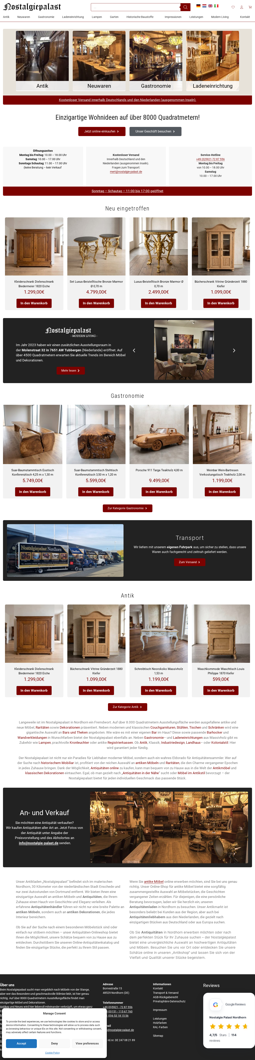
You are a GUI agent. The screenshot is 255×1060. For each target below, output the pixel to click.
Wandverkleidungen (32, 738)
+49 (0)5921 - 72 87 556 (117, 1007)
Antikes (4, 1006)
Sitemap (158, 1036)
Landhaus (193, 743)
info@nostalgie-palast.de (38, 843)
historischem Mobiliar (57, 763)
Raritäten (42, 727)
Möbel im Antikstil (191, 773)
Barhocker (214, 732)
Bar (154, 732)
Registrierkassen (120, 743)
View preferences (87, 1043)
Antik (143, 743)
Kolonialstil (219, 743)
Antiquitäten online (105, 768)
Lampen (45, 743)
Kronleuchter (79, 743)
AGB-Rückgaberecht (165, 997)
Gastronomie (154, 738)
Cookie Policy (52, 1052)
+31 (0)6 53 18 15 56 (115, 1015)
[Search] (185, 7)
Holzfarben (160, 1023)
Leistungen (160, 1018)
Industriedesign (173, 743)
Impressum (160, 1010)
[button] (133, 350)
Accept (21, 1043)
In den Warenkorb (34, 303)
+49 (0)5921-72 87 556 (210, 159)
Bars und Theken (75, 732)
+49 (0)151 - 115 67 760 (117, 1011)
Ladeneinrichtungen (188, 738)
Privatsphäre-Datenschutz (169, 1001)
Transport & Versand (165, 993)
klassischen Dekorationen (44, 773)
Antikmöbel (221, 768)
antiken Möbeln (147, 763)
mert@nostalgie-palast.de (126, 171)
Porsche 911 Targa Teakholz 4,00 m (159, 470)
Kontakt (158, 988)
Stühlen (182, 727)
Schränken (216, 727)
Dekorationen (70, 727)
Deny (54, 1043)
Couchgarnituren (162, 727)
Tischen (195, 727)
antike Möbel (154, 882)
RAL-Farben (160, 1027)
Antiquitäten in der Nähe (141, 773)
